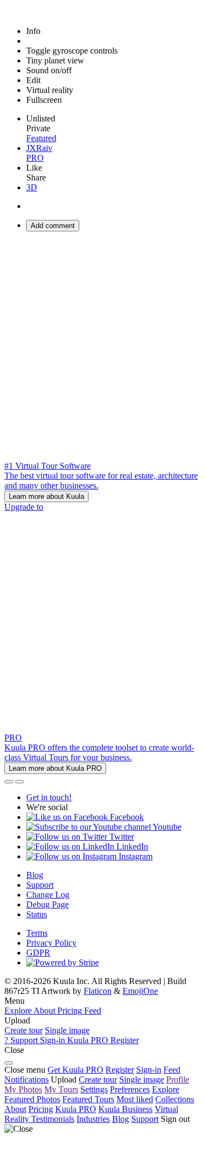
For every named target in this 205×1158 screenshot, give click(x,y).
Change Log (47, 894)
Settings (94, 1089)
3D (31, 187)
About (15, 1109)
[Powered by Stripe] (62, 962)
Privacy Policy (51, 942)
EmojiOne (140, 991)
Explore (165, 1089)
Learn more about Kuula (46, 496)
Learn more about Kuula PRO (55, 768)
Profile (177, 1079)
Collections (174, 1099)
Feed (171, 1069)
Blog (34, 875)
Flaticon (98, 991)
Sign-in (148, 1069)
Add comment (53, 226)
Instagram (134, 856)
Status (36, 914)
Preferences (130, 1089)
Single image (67, 1030)
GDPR (38, 952)
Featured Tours (88, 1099)
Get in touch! (49, 797)
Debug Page (47, 904)
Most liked (134, 1099)
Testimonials (52, 1119)
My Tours (61, 1089)
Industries (93, 1119)
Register (120, 1069)
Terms (37, 933)
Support (40, 884)
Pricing (40, 1109)
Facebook (126, 817)
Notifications (26, 1079)
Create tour (23, 1030)
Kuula (75, 1109)
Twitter (120, 836)
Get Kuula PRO (75, 1069)
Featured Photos (32, 1099)
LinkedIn (131, 846)
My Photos (23, 1089)
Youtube (166, 826)
